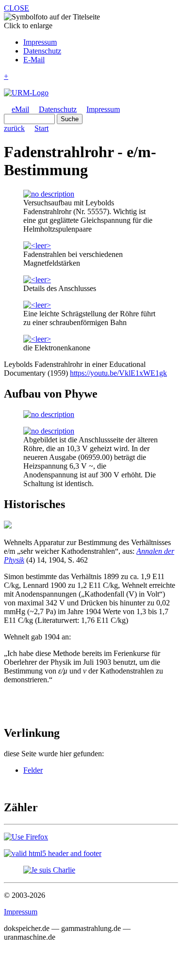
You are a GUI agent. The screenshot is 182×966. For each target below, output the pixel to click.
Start (41, 128)
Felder (33, 770)
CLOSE (16, 8)
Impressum (40, 42)
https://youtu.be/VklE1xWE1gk (118, 373)
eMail (20, 109)
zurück (14, 128)
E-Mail (34, 59)
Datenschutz (42, 51)
